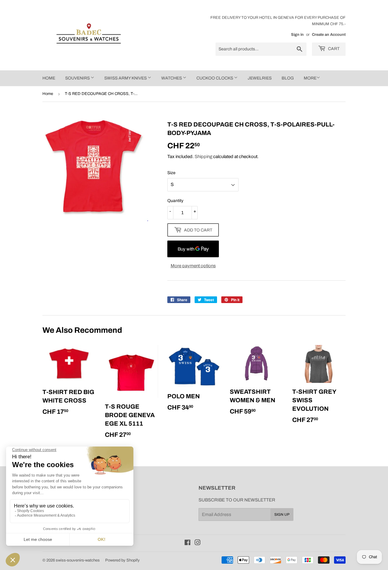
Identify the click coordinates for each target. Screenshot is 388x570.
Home (47, 94)
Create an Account (329, 34)
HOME (48, 78)
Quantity (175, 200)
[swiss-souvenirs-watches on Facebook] (187, 543)
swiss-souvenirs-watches (78, 560)
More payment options (193, 265)
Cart (333, 48)
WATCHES (172, 78)
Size (171, 172)
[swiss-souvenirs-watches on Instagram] (198, 543)
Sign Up (281, 514)
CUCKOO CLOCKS (215, 78)
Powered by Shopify (122, 560)
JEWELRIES (260, 78)
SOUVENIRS (78, 78)
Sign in (297, 34)
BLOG (288, 78)
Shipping (203, 156)
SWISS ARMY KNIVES (126, 78)
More (310, 78)
